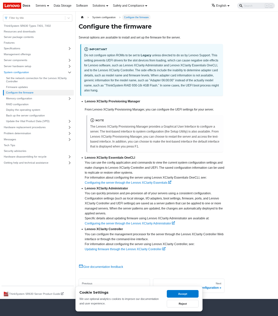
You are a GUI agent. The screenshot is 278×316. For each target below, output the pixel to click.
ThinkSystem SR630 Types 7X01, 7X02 (27, 25)
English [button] (221, 5)
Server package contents (19, 36)
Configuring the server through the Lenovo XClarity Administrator (128, 223)
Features (9, 42)
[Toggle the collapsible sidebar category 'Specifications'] (69, 48)
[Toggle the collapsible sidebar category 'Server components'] (69, 60)
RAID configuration (17, 104)
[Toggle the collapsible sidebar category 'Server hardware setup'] (69, 66)
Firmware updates (17, 87)
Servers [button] (41, 5)
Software (82, 5)
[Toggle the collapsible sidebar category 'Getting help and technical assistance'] (69, 163)
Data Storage (62, 5)
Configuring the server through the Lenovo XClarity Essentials (126, 182)
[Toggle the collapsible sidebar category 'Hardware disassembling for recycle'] (69, 157)
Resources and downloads (20, 31)
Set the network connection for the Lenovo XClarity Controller (36, 80)
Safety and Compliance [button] (128, 5)
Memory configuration (19, 98)
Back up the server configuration (25, 115)
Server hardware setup (17, 66)
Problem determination (17, 133)
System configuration (16, 72)
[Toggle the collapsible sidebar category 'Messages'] (69, 139)
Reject (183, 303)
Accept (182, 293)
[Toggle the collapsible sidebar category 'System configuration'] (69, 72)
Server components (15, 60)
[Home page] (82, 17)
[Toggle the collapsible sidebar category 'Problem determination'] (69, 133)
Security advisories (15, 150)
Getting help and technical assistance (26, 162)
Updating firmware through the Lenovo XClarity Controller (123, 249)
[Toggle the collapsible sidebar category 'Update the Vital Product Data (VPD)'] (69, 121)
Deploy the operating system (23, 109)
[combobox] (9, 18)
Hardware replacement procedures (25, 127)
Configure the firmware (19, 92)
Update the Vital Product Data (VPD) (28, 121)
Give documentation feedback (103, 266)
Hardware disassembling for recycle (25, 156)
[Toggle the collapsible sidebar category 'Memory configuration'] (69, 99)
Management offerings (17, 54)
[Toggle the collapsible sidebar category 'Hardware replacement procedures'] (69, 127)
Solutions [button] (98, 5)
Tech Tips (9, 145)
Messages (10, 139)
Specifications (12, 48)
